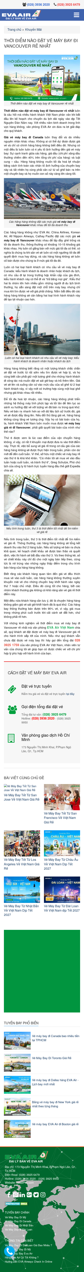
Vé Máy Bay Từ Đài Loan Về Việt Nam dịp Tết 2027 (62, 908)
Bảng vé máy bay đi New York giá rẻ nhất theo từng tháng (55, 1104)
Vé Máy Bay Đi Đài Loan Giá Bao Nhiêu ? (28, 1245)
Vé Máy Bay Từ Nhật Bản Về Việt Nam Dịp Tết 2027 (21, 910)
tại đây (70, 694)
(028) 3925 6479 (29, 1175)
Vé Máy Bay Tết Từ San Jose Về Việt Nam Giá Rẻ (21, 797)
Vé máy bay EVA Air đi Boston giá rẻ (55, 1124)
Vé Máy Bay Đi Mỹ (15, 1217)
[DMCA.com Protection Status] (8, 1198)
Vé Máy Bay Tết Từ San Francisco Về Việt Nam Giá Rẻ (60, 817)
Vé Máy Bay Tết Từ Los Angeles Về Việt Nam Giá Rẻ (21, 864)
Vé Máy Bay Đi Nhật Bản (19, 1225)
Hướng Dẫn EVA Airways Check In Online (28, 1261)
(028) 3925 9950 (48, 1179)
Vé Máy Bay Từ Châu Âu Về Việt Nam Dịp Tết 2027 (61, 864)
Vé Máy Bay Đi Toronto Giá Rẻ (51, 1058)
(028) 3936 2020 (25, 1179)
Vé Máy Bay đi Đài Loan (18, 1229)
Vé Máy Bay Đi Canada (18, 1221)
